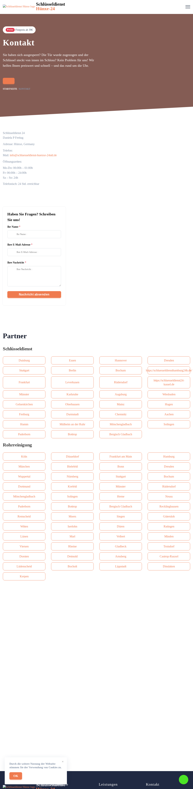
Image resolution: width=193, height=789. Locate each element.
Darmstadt (72, 414)
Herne (120, 496)
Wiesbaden (168, 394)
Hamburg (169, 456)
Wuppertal (24, 476)
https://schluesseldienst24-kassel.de (169, 382)
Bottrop (72, 434)
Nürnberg (72, 476)
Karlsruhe (72, 394)
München (24, 466)
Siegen (121, 516)
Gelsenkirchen (24, 404)
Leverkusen (72, 382)
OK (15, 776)
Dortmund (24, 486)
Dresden (169, 360)
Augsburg (121, 394)
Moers (72, 516)
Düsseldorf (72, 456)
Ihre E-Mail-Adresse (18, 244)
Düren (120, 526)
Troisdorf (168, 546)
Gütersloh (169, 516)
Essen (72, 360)
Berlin (72, 370)
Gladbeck (120, 546)
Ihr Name (12, 226)
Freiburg (24, 414)
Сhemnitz (120, 414)
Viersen (24, 546)
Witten (24, 526)
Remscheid (24, 516)
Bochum (121, 370)
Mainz (120, 404)
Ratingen (169, 526)
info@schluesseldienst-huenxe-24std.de (33, 155)
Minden (169, 536)
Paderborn (24, 434)
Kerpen (24, 576)
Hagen (169, 404)
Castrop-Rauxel (169, 556)
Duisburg (24, 360)
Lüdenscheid (24, 566)
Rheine (72, 546)
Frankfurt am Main (121, 456)
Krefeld (72, 486)
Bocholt (72, 566)
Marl (72, 536)
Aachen (169, 414)
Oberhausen (72, 404)
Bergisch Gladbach (120, 434)
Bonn (120, 466)
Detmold (72, 556)
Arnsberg (120, 556)
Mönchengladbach (121, 424)
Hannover (121, 360)
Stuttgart (24, 370)
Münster (24, 394)
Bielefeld (72, 466)
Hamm (24, 424)
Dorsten (24, 556)
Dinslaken (169, 566)
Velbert (120, 536)
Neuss (169, 496)
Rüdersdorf (120, 382)
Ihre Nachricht (15, 262)
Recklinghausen (168, 506)
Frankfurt (24, 382)
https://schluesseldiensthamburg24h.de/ (169, 370)
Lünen (24, 536)
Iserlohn (72, 526)
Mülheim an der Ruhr (72, 424)
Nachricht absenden (34, 294)
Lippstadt (120, 566)
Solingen (169, 424)
